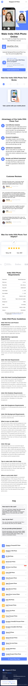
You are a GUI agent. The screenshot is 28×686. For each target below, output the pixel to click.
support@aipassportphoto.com (19, 676)
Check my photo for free (14, 69)
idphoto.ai (9, 672)
